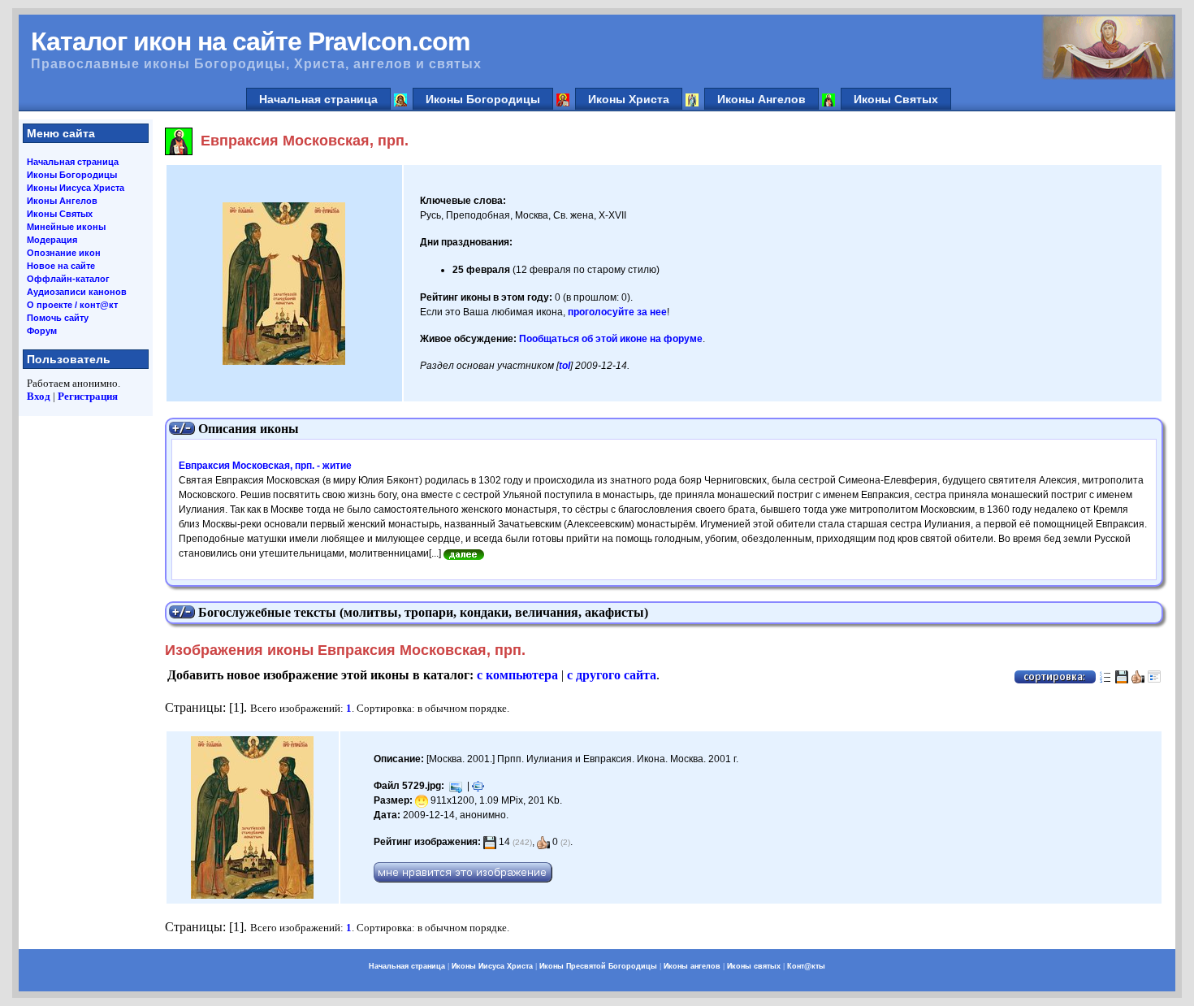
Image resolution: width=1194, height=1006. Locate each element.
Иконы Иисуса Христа (75, 188)
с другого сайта (611, 675)
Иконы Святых (896, 99)
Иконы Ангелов (761, 99)
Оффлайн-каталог (68, 279)
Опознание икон (64, 253)
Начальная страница (318, 99)
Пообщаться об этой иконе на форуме (611, 339)
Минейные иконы (66, 227)
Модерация (52, 240)
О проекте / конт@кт (72, 305)
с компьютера (517, 675)
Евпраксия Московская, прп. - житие (265, 465)
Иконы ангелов (692, 966)
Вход (38, 396)
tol (564, 365)
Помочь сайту (58, 318)
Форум (42, 331)
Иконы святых (754, 966)
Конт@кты (806, 966)
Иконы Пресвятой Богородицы (598, 966)
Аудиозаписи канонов (77, 292)
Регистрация (88, 396)
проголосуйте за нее (617, 312)
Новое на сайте (61, 266)
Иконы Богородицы (483, 99)
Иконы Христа (628, 99)
